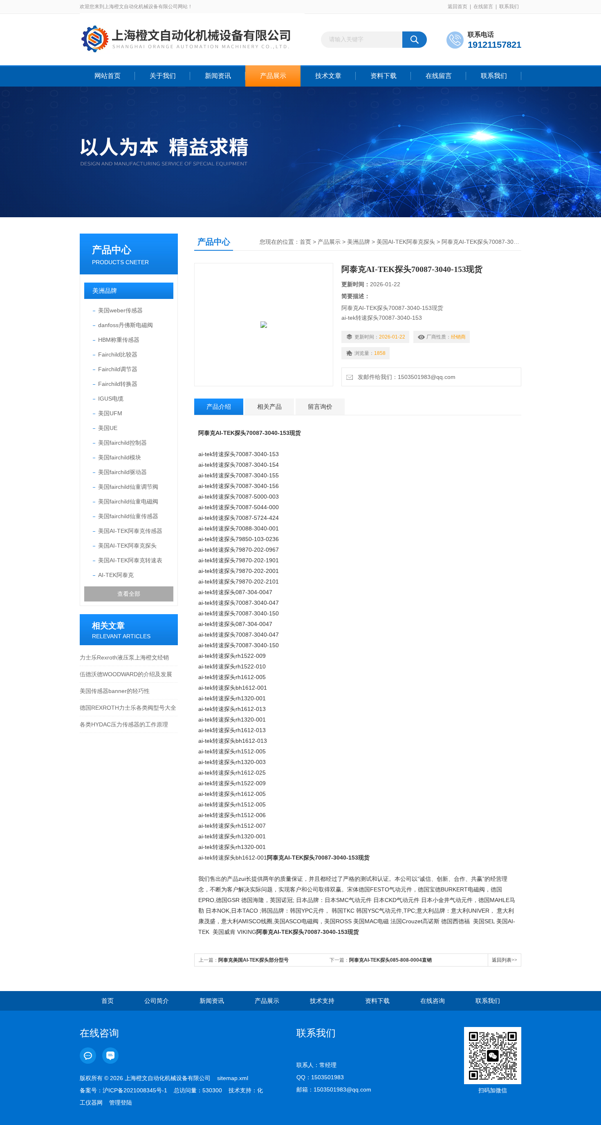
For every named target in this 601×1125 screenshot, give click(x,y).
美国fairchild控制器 (122, 442)
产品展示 (273, 75)
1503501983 (327, 1077)
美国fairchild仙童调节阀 (128, 486)
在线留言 (483, 6)
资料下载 (383, 75)
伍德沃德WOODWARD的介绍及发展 (126, 674)
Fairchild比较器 (117, 354)
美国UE (107, 428)
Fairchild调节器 (117, 369)
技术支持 (322, 1000)
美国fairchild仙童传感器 (128, 516)
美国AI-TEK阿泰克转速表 (130, 560)
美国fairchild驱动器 (122, 472)
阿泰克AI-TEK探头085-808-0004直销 (390, 960)
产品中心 (111, 249)
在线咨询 (432, 1000)
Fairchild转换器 (117, 384)
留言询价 (320, 406)
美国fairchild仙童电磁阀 (128, 501)
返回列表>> (504, 960)
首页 (305, 241)
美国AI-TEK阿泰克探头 (127, 545)
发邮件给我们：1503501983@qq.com (404, 377)
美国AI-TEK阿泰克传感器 (130, 531)
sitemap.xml (232, 1078)
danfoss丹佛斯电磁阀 (125, 325)
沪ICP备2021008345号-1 (135, 1090)
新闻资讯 (218, 75)
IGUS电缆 (110, 398)
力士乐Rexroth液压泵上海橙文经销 (124, 657)
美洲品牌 (104, 290)
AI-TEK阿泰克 (116, 575)
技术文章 (328, 75)
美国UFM (110, 413)
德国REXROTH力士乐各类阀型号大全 (128, 707)
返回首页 (457, 6)
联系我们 (509, 6)
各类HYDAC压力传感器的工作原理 (124, 724)
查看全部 (128, 593)
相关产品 (269, 406)
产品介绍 (218, 406)
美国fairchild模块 (119, 457)
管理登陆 (120, 1102)
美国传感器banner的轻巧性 (115, 691)
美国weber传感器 (120, 310)
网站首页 (107, 75)
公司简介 (156, 1000)
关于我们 (163, 75)
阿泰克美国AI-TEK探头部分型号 (253, 960)
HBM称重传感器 (118, 339)
